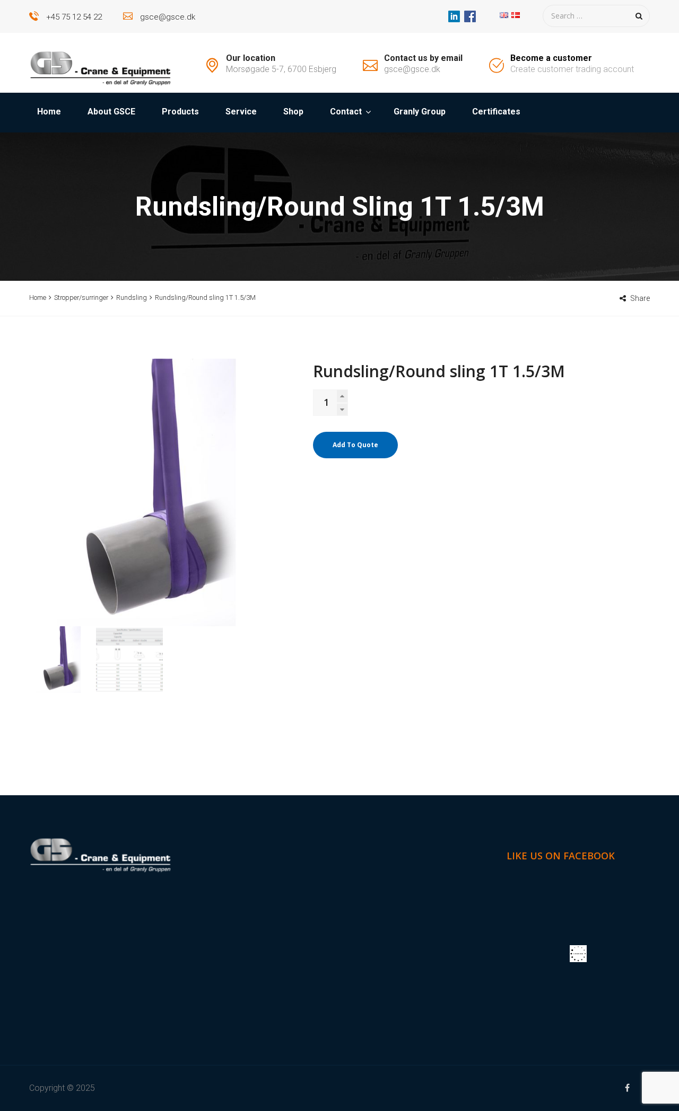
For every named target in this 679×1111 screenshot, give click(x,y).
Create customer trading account (572, 69)
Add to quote (355, 444)
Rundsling (131, 297)
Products (180, 111)
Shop (293, 111)
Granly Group (420, 111)
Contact (346, 111)
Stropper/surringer (81, 297)
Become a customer (551, 58)
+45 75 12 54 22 (74, 17)
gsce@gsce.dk (167, 17)
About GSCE (111, 111)
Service (241, 111)
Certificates (496, 111)
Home (49, 111)
